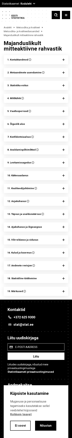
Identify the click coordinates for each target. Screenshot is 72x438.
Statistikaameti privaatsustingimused (31, 371)
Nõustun (46, 425)
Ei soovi (20, 425)
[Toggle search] (56, 15)
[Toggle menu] (66, 15)
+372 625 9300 (24, 317)
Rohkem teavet (21, 414)
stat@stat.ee (23, 324)
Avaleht (8, 27)
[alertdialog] (36, 411)
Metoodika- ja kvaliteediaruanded (21, 31)
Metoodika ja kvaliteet (28, 27)
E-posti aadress (26, 347)
